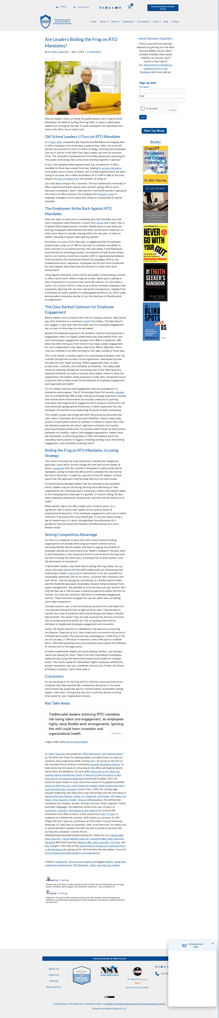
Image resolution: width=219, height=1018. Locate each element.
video (93, 865)
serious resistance (112, 168)
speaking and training (85, 810)
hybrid (72, 573)
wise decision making (108, 865)
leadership (120, 861)
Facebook (50, 842)
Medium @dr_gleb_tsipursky (93, 842)
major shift (55, 142)
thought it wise (105, 194)
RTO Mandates (80, 865)
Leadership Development (58, 865)
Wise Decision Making (80, 861)
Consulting (142, 21)
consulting (50, 810)
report (65, 241)
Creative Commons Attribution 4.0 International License (134, 1003)
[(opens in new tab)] (81, 975)
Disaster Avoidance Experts (105, 764)
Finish (143, 117)
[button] (129, 7)
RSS (47, 845)
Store (155, 21)
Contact (175, 21)
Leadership (61, 861)
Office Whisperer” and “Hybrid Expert (102, 753)
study (86, 321)
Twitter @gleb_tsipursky (75, 838)
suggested (58, 468)
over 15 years (107, 814)
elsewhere (97, 799)
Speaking (127, 21)
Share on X (116, 733)
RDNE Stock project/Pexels (73, 741)
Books (114, 21)
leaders (109, 861)
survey (100, 222)
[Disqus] (85, 907)
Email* (142, 96)
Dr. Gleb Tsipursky (55, 753)
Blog (166, 21)
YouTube (115, 842)
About (103, 21)
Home (93, 21)
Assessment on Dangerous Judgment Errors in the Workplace (156, 68)
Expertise (54, 974)
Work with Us (53, 987)
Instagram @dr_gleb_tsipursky (107, 838)
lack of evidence (66, 178)
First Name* (144, 87)
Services (53, 980)
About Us (54, 968)
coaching (62, 810)
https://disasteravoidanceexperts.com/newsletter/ (72, 852)
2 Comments (94, 51)
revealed (119, 392)
